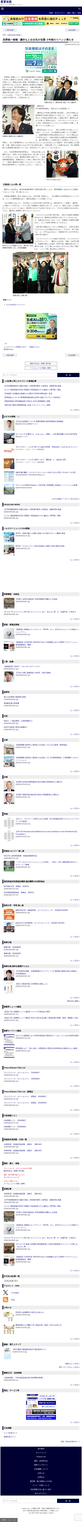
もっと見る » (75, 410)
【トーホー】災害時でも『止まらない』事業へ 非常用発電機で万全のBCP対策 (46, 434)
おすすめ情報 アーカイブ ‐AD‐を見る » (66, 499)
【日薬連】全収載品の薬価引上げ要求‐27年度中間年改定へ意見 (28, 393)
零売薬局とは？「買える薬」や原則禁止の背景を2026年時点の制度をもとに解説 (46, 1048)
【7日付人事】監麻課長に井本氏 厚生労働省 (33, 673)
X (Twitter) (15, 1293)
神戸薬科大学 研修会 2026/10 (16, 886)
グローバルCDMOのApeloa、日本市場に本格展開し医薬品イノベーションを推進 (46, 485)
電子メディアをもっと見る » (69, 1367)
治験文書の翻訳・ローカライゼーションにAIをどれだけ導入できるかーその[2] (45, 472)
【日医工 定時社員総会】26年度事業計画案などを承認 (36, 599)
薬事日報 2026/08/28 (12, 947)
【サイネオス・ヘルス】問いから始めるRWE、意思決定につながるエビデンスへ (46, 447)
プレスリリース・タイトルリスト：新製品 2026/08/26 (25, 1103)
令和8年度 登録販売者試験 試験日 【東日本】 (23, 1150)
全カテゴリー (60, 13)
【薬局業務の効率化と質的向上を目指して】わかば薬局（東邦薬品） (41, 745)
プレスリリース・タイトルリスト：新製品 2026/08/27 (25, 1096)
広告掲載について (41, 1469)
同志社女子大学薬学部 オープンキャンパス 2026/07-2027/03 (39, 923)
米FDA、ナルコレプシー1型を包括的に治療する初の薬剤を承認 (39, 546)
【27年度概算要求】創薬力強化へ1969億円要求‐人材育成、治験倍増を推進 (32, 386)
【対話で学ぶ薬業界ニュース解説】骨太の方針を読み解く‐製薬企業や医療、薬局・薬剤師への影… (41, 1018)
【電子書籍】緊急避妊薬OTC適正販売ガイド (29, 1349)
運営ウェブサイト (41, 1465)
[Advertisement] (41, 577)
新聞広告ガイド (10, 1437)
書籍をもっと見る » (72, 1364)
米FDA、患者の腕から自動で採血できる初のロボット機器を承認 (40, 533)
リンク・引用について (41, 1485)
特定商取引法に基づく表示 (41, 1489)
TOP (4, 35)
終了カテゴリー (41, 1493)
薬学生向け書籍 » (73, 1001)
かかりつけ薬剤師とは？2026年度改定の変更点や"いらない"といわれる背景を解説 (47, 1035)
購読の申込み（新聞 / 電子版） (41, 363)
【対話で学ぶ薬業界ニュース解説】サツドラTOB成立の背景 (27, 1012)
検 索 (68, 375)
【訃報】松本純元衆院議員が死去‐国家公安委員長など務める (38, 782)
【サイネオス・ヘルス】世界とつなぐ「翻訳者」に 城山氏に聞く (41, 460)
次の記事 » (72, 30)
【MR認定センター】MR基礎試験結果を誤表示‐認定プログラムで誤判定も (32, 397)
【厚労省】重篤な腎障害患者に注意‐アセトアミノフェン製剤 (27, 405)
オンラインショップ (11, 1177)
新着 (51, 13)
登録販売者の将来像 (11, 703)
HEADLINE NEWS (14, 35)
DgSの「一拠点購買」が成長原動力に (18, 721)
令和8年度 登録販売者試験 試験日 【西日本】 (23, 1144)
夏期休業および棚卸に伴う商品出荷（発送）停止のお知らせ (38, 1325)
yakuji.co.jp (25, 1508)
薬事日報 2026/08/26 (12, 953)
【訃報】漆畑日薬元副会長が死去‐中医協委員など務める (37, 794)
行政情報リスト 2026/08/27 (15, 1120)
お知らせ (41, 1473)
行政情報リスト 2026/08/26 (15, 1127)
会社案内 (41, 1449)
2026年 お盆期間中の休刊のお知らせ (29, 1312)
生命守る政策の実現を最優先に (16, 727)
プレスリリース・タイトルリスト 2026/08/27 (22, 1072)
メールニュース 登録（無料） (15, 1184)
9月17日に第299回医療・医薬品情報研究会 (20, 856)
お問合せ (41, 1477)
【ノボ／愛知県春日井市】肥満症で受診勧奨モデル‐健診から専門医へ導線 (32, 390)
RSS (13, 1300)
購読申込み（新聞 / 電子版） (15, 1171)
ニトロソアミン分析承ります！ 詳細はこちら (22, 347)
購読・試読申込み (41, 1461)
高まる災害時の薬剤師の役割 (15, 697)
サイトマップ (41, 1453)
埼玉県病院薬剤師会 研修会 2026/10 (19, 892)
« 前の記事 (9, 30)
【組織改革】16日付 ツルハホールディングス (22, 666)
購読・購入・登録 (74, 13)
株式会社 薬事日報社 (41, 1510)
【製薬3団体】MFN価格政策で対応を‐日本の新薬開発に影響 (27, 401)
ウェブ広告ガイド (10, 1433)
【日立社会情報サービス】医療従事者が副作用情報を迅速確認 (39, 421)
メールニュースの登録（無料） (41, 368)
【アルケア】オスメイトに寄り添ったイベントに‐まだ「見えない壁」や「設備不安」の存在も (40, 612)
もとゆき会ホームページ (15, 305)
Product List (41, 1457)
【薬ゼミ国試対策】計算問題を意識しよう (31, 984)
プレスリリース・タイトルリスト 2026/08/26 (22, 1079)
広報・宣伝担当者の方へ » (70, 1441)
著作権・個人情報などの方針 (41, 1481)
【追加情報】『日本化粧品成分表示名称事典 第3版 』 (24, 1378)
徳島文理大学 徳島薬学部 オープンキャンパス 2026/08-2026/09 (41, 910)
